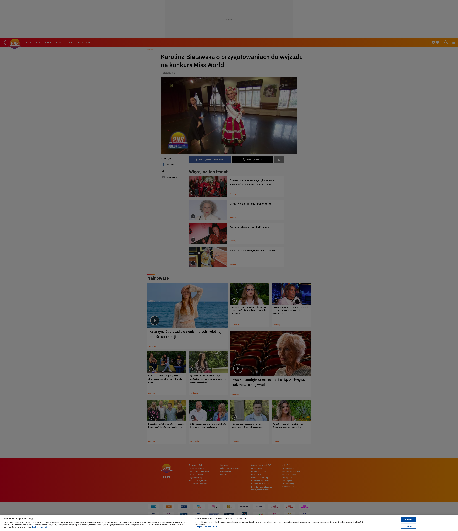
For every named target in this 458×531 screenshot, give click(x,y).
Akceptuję (408, 519)
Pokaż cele (408, 526)
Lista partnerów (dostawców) (206, 527)
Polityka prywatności (40, 527)
